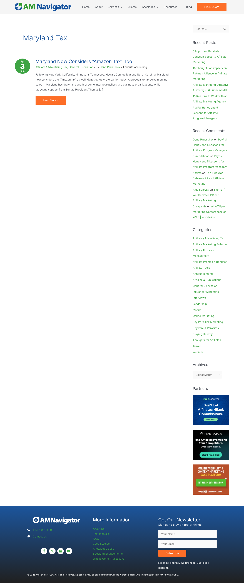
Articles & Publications (207, 280)
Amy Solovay (201, 189)
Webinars (199, 352)
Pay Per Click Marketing (208, 322)
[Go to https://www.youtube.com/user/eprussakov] (69, 551)
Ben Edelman (201, 156)
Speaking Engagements (108, 553)
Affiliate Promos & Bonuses (210, 261)
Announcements (203, 273)
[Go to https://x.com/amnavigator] (52, 551)
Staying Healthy (203, 334)
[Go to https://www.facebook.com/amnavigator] (44, 551)
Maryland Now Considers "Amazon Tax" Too (84, 61)
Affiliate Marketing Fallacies (210, 244)
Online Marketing (203, 316)
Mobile (197, 310)
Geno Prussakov (203, 139)
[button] (211, 7)
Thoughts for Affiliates (207, 340)
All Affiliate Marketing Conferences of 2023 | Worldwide (209, 212)
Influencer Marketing (206, 291)
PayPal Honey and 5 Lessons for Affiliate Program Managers (205, 113)
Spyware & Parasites (206, 328)
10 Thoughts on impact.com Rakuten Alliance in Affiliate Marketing (210, 73)
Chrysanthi (199, 206)
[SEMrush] (211, 479)
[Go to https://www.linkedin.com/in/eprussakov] (60, 551)
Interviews (199, 298)
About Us (98, 529)
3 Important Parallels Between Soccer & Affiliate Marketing (209, 57)
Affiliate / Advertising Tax (51, 67)
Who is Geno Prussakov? (108, 558)
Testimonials (101, 534)
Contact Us (40, 536)
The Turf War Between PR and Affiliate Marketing (208, 178)
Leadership (200, 304)
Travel (197, 346)
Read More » (51, 101)
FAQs (96, 538)
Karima (197, 173)
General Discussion (81, 67)
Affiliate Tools (201, 267)
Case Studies (101, 543)
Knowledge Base (103, 548)
